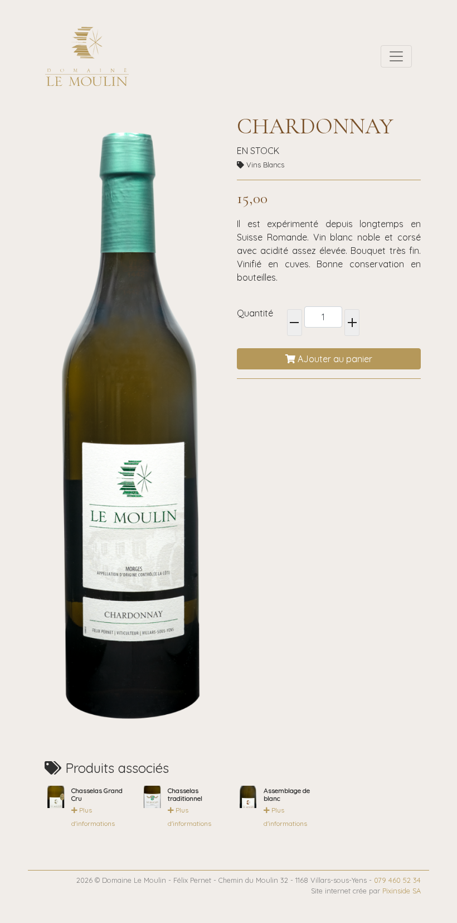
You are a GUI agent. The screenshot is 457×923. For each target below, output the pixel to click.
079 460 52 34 (397, 880)
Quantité (255, 313)
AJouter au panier (333, 358)
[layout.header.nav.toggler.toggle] (396, 56)
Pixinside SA (401, 890)
